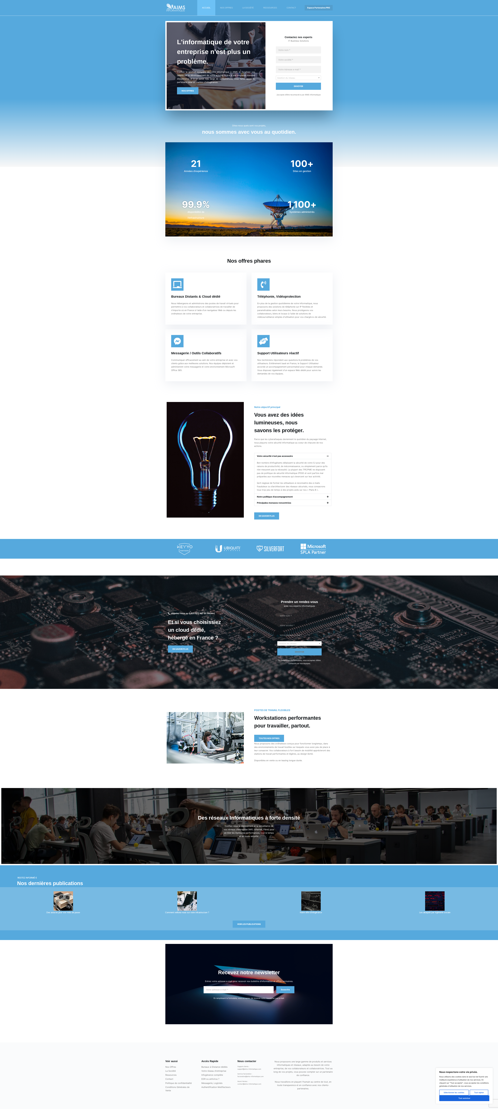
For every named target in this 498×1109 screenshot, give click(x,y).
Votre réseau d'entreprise (213, 1071)
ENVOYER (298, 86)
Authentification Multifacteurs (215, 1087)
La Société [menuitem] (248, 8)
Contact (169, 1079)
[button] (187, 90)
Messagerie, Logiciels (211, 1083)
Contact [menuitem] (291, 8)
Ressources (171, 1075)
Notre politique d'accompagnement (275, 496)
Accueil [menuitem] (206, 8)
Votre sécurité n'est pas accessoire (275, 456)
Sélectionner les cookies (454, 1092)
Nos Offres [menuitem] (226, 8)
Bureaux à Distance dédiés (214, 1067)
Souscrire (285, 989)
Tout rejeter (479, 1092)
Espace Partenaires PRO (318, 7)
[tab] (292, 456)
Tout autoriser (464, 1098)
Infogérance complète (212, 1075)
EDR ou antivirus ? (210, 1079)
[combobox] (298, 78)
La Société (170, 1071)
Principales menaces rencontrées (274, 502)
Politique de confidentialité (178, 1083)
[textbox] (293, 78)
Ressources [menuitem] (270, 8)
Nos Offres (170, 1067)
